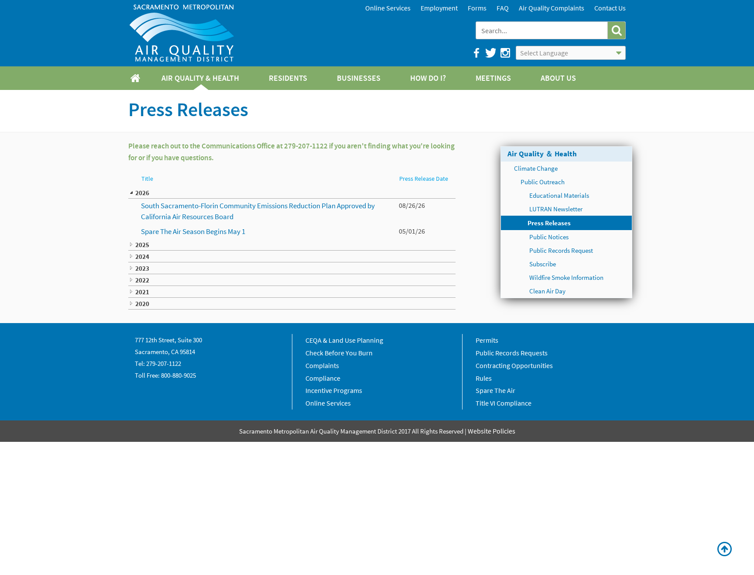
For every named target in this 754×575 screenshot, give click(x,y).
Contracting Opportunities (514, 365)
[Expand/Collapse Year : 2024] (131, 256)
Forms (477, 7)
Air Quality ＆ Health (542, 153)
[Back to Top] (724, 549)
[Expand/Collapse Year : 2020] (131, 303)
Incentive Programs (333, 390)
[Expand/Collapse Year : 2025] (131, 244)
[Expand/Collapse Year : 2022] (131, 279)
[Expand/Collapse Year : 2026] (131, 192)
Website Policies (491, 431)
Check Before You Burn (339, 352)
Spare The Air (495, 390)
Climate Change (536, 168)
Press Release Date (423, 178)
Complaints (322, 365)
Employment (439, 7)
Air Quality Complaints (551, 7)
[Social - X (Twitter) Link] (490, 53)
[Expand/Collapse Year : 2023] (131, 268)
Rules (484, 378)
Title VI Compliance (503, 403)
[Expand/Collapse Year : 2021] (131, 291)
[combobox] (542, 30)
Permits (487, 340)
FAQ (503, 7)
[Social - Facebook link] (475, 53)
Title (147, 178)
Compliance (322, 378)
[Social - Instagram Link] (504, 53)
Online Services (388, 7)
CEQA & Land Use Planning (344, 340)
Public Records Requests (512, 352)
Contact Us (610, 7)
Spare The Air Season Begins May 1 (193, 231)
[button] (616, 30)
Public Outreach (543, 182)
